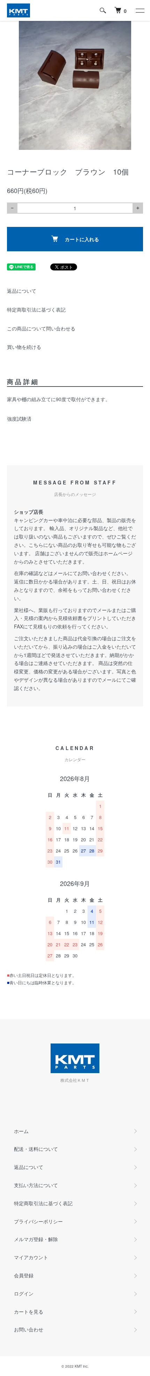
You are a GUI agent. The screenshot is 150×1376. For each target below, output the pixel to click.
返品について (21, 290)
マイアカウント (31, 1257)
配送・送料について (36, 1148)
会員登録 (23, 1275)
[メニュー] (139, 10)
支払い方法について (36, 1185)
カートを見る (28, 1311)
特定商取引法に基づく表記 (36, 309)
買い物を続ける (24, 346)
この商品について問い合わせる (41, 328)
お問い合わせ (28, 1329)
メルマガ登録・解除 (36, 1239)
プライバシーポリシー (38, 1221)
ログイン (23, 1293)
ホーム (21, 1130)
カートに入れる (82, 239)
